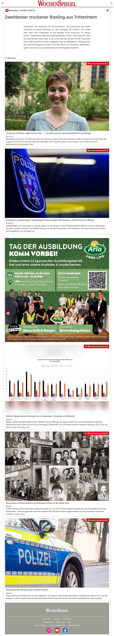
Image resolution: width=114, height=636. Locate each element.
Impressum (60, 622)
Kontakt (57, 619)
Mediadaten (67, 619)
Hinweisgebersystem (57, 625)
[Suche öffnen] (111, 3)
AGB (69, 622)
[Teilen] (107, 10)
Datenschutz (48, 622)
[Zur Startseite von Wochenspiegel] (57, 3)
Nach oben (11, 58)
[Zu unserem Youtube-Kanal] (57, 630)
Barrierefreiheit (41, 625)
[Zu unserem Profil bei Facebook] (65, 630)
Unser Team (46, 619)
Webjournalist (74, 625)
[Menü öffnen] (2, 3)
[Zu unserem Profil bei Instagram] (48, 630)
